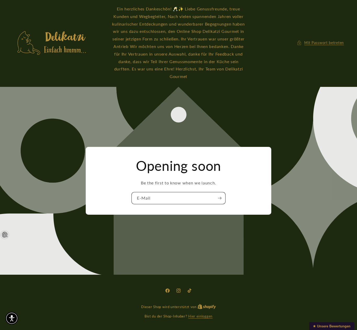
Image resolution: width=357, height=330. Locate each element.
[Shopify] (207, 307)
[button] (320, 42)
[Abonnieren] (219, 198)
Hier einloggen (200, 316)
